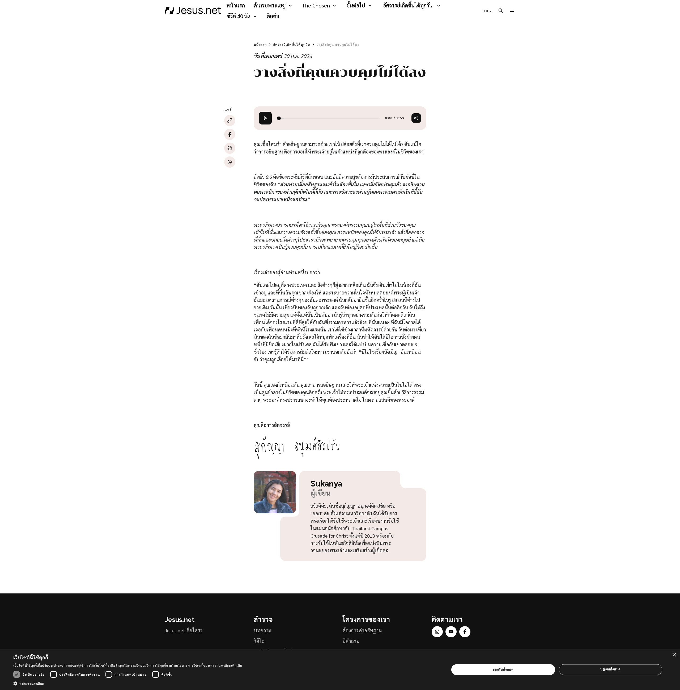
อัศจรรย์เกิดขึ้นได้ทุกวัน (407, 5)
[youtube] (451, 631)
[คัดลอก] (229, 120)
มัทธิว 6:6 (263, 177)
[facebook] (464, 631)
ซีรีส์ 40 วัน (238, 16)
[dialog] (340, 669)
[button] (127, 683)
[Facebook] (229, 134)
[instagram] (437, 631)
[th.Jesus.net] (193, 10)
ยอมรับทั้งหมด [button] (503, 669)
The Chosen (316, 5)
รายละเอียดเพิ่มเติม (228, 665)
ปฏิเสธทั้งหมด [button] (610, 669)
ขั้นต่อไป (355, 5)
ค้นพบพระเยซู (270, 5)
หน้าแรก (235, 5)
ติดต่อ (273, 16)
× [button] (674, 655)
